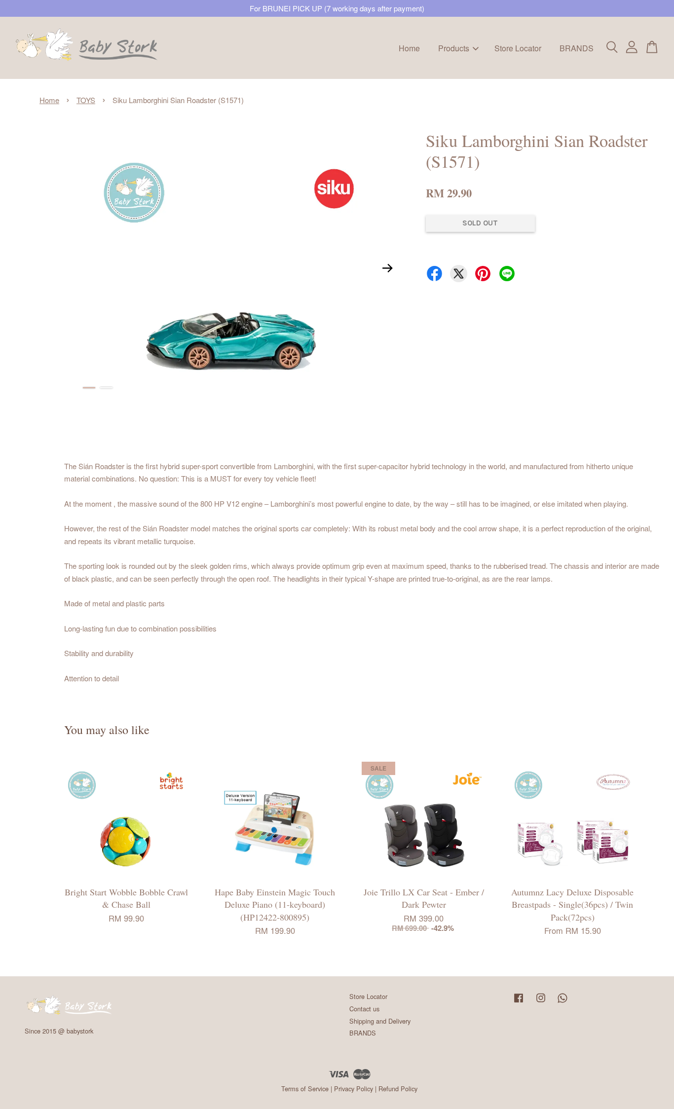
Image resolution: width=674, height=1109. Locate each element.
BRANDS (577, 47)
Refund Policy (397, 1088)
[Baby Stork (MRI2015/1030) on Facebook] (518, 1002)
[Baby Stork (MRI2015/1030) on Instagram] (541, 1002)
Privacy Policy (353, 1088)
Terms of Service (305, 1088)
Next (387, 268)
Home (409, 47)
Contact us (364, 1008)
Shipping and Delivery (380, 1021)
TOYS (85, 100)
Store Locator (517, 47)
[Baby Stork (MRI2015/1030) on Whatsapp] (562, 1002)
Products (453, 47)
